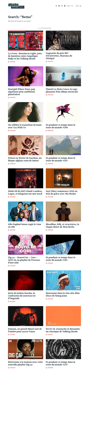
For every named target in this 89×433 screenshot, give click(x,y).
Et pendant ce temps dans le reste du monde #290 (60, 126)
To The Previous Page (44, 28)
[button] (69, 6)
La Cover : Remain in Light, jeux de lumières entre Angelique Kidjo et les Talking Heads (25, 56)
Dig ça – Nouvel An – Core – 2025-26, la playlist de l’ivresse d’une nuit (24, 260)
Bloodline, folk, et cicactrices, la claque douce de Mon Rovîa (62, 225)
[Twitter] (59, 6)
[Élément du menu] (56, 6)
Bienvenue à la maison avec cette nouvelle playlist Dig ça (25, 363)
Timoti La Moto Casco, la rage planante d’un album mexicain (62, 90)
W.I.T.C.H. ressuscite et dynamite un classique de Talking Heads (63, 330)
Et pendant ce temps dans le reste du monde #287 (60, 159)
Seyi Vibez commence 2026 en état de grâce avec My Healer (61, 192)
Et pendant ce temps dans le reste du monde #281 (60, 258)
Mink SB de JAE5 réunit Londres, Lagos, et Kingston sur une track (25, 192)
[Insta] (61, 6)
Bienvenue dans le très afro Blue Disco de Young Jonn (63, 294)
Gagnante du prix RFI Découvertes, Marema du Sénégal (59, 56)
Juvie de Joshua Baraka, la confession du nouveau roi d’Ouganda (21, 296)
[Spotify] (64, 6)
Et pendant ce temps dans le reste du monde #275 (60, 363)
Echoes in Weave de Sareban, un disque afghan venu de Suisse (25, 159)
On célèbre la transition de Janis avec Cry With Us (25, 126)
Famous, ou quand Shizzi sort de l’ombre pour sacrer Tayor (25, 330)
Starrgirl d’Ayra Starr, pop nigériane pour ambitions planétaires (21, 92)
